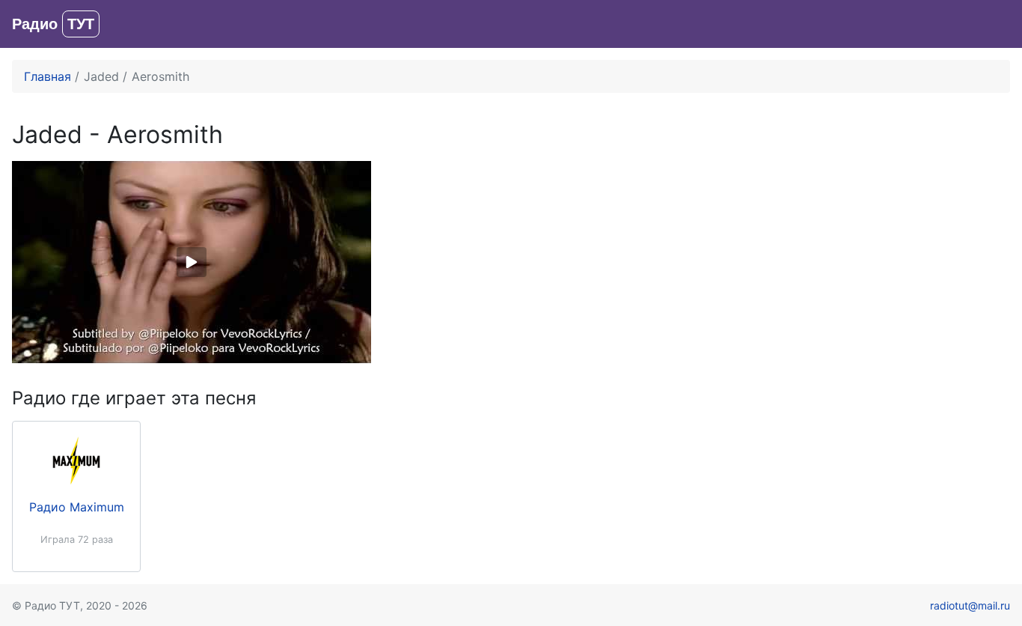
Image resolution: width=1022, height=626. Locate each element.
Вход (995, 23)
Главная (47, 76)
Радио (53, 24)
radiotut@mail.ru (970, 605)
